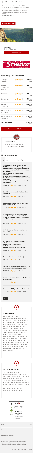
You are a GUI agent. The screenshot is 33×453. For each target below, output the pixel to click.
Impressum (4, 441)
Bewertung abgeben (16, 52)
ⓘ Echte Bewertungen (19, 416)
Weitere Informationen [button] (7, 15)
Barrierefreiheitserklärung (18, 441)
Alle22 (3, 159)
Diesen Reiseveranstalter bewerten (16, 128)
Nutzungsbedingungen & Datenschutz (14, 444)
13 (7, 160)
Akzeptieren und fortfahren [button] (8, 23)
